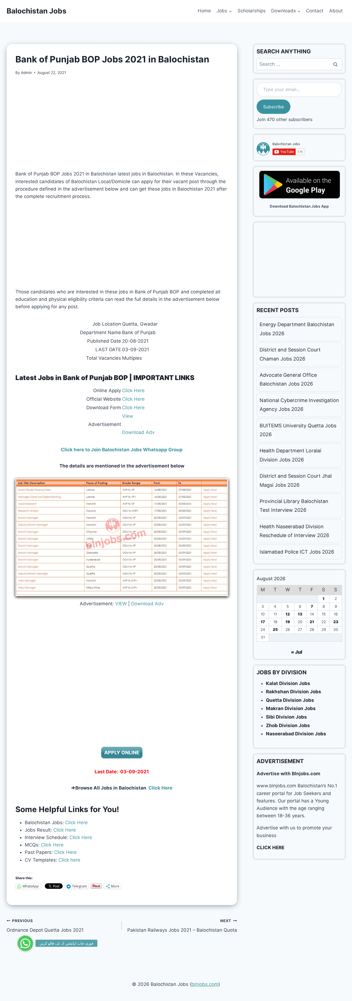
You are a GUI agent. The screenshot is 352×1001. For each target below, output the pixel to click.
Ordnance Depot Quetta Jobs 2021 (45, 926)
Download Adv (138, 432)
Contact (314, 10)
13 (300, 614)
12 (287, 614)
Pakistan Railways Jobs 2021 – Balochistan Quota (182, 926)
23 (335, 622)
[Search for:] (299, 64)
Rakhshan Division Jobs (293, 691)
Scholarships (252, 10)
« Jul (296, 652)
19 (287, 622)
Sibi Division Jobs (286, 717)
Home (204, 10)
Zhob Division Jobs (288, 725)
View (127, 416)
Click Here (133, 390)
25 (275, 629)
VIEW (121, 603)
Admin (26, 72)
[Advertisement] (121, 122)
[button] (25, 943)
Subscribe (273, 106)
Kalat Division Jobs (288, 683)
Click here (68, 860)
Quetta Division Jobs (290, 700)
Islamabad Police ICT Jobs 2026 (297, 552)
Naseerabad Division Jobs (296, 733)
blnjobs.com (204, 984)
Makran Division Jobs (291, 708)
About (336, 10)
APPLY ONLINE (121, 752)
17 (263, 622)
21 (312, 622)
